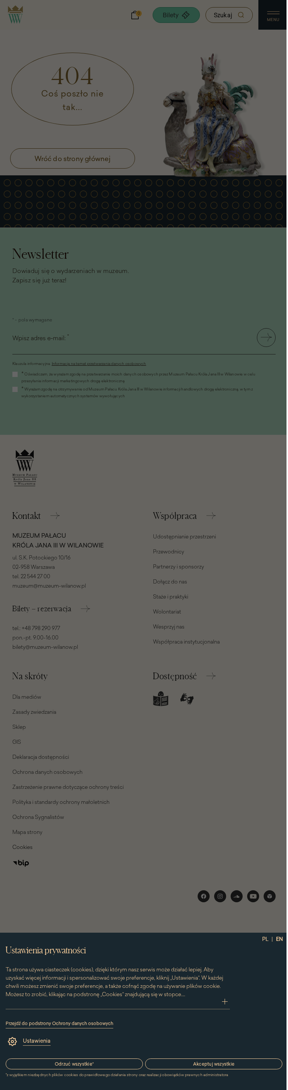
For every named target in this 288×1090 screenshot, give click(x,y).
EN (279, 939)
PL (265, 939)
